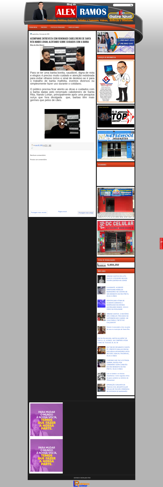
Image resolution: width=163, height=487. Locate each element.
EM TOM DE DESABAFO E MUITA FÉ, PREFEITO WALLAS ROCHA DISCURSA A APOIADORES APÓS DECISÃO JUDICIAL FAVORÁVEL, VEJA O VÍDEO (118, 351)
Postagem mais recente (38, 212)
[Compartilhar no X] (48, 145)
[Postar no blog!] (46, 145)
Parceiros (44, 27)
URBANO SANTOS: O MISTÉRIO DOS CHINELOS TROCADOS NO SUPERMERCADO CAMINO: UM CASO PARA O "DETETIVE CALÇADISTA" (118, 318)
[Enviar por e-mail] (44, 145)
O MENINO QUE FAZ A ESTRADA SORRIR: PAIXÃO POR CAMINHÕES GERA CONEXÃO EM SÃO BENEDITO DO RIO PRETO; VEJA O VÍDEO (118, 365)
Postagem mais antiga (86, 213)
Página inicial (33, 27)
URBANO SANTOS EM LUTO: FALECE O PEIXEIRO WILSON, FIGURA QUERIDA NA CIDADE (117, 278)
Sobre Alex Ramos (73, 27)
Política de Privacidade (58, 27)
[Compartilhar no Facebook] (50, 145)
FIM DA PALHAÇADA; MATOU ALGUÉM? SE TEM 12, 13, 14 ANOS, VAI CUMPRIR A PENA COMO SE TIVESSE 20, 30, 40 (112, 341)
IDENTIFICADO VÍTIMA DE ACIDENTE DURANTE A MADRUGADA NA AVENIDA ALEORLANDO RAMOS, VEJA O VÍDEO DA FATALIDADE (117, 305)
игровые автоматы (38, 1)
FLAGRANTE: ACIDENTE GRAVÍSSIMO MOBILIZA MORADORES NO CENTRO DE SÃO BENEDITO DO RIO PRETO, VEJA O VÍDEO (118, 292)
